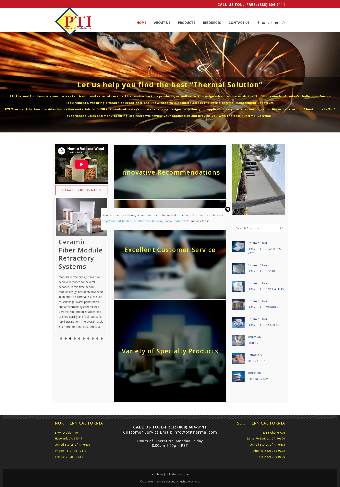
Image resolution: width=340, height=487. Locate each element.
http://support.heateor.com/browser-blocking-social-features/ (144, 221)
